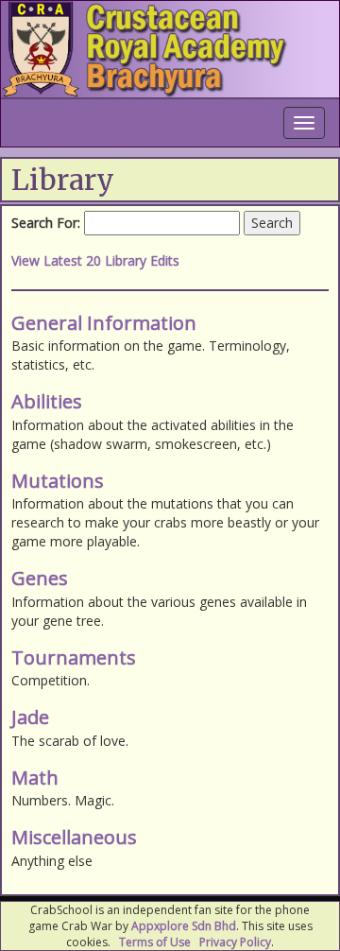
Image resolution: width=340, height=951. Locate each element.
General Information (103, 323)
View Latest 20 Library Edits (95, 260)
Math (35, 777)
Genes (39, 578)
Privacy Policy (235, 942)
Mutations (57, 480)
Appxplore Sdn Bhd (183, 926)
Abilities (46, 401)
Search (272, 223)
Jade (30, 717)
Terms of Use (155, 942)
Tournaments (73, 657)
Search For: (45, 223)
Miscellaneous (74, 837)
